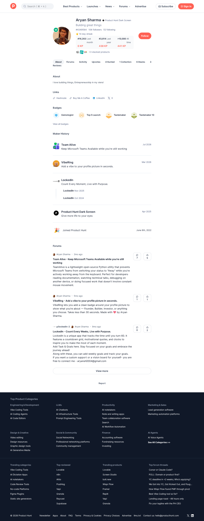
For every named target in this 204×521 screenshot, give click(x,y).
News (108, 6)
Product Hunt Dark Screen (78, 211)
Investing (106, 446)
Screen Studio (110, 474)
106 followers (95, 29)
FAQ (71, 515)
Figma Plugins (17, 494)
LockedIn (67, 180)
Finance (106, 432)
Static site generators (20, 498)
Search (105, 422)
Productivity (108, 405)
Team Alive (68, 144)
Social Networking (65, 437)
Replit (105, 494)
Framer (106, 489)
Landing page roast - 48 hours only (166, 498)
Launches (92, 6)
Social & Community (66, 432)
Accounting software (112, 437)
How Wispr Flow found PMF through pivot (169, 489)
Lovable (60, 469)
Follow (145, 35)
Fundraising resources (113, 441)
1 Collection (125, 62)
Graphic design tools (20, 446)
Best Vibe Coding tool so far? (163, 494)
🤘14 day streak (84, 34)
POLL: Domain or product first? (164, 474)
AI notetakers (108, 409)
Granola (60, 494)
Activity (83, 62)
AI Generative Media (20, 450)
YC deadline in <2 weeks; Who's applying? (170, 479)
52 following (109, 29)
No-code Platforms (19, 489)
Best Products (71, 6)
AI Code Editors (18, 418)
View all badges (60, 124)
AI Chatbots (62, 409)
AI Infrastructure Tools (67, 414)
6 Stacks (140, 62)
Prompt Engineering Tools (68, 418)
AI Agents (153, 432)
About (58, 62)
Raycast (60, 498)
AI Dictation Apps (18, 474)
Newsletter (45, 515)
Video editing (16, 437)
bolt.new (107, 479)
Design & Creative (19, 432)
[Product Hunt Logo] (13, 6)
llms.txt (137, 515)
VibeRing (67, 162)
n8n (58, 474)
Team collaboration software (116, 418)
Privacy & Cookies (92, 515)
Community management (68, 446)
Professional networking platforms (73, 441)
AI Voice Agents (155, 437)
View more (102, 370)
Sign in (187, 6)
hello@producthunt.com (167, 515)
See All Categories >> (159, 442)
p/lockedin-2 (63, 326)
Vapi (58, 489)
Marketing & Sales (157, 405)
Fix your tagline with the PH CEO (165, 503)
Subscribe (167, 6)
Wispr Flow (108, 484)
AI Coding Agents (18, 414)
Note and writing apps (113, 414)
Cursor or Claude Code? (160, 469)
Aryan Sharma (63, 254)
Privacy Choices (112, 515)
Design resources (18, 441)
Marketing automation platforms (164, 414)
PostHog (60, 484)
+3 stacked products (99, 52)
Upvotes (96, 62)
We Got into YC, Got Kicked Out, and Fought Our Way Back (170, 484)
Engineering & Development (24, 405)
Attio (58, 479)
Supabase (61, 503)
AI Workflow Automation (113, 426)
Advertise (140, 6)
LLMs (59, 405)
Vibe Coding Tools (19, 409)
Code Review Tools (19, 484)
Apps (55, 515)
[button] (54, 254)
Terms (78, 515)
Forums (123, 6)
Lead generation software (160, 409)
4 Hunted (110, 62)
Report (102, 383)
